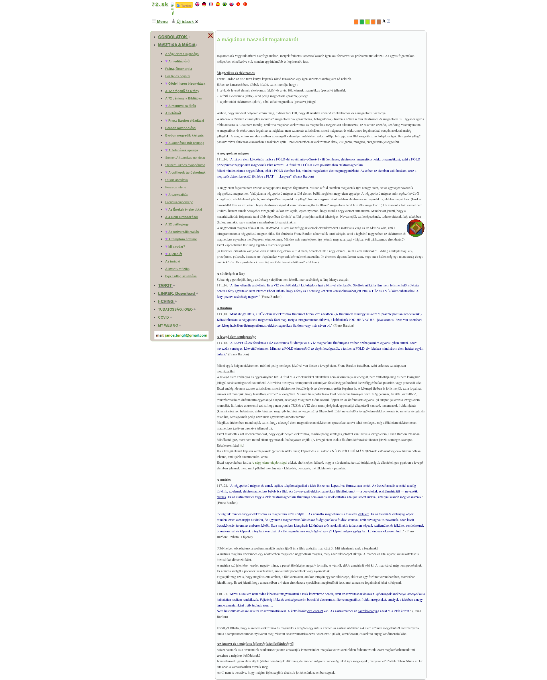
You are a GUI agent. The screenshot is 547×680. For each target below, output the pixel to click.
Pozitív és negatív (177, 76)
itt (241, 445)
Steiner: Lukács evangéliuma (185, 165)
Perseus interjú (175, 187)
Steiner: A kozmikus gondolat (185, 157)
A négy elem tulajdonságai (269, 462)
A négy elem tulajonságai (182, 54)
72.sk (159, 4)
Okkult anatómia (176, 180)
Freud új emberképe (179, 202)
